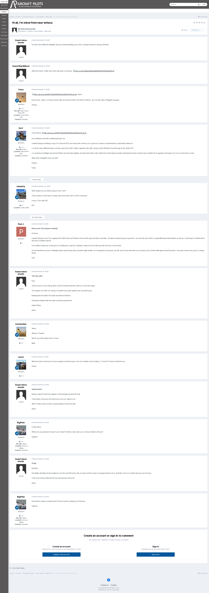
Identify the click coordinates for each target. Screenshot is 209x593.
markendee (20, 324)
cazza (21, 357)
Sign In (3, 1)
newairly (21, 186)
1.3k (21, 441)
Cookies (114, 585)
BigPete (21, 422)
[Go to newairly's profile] (21, 194)
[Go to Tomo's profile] (21, 97)
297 (22, 343)
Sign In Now (156, 554)
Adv (204, 4)
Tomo (21, 89)
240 (22, 376)
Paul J (21, 224)
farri (21, 128)
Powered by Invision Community (108, 590)
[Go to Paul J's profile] (21, 232)
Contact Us (105, 585)
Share (185, 30)
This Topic (190, 4)
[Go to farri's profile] (21, 136)
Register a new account (62, 554)
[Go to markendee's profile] (21, 332)
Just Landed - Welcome (42, 31)
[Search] (198, 4)
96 (22, 205)
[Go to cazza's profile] (21, 365)
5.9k (22, 108)
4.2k (22, 147)
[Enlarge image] (93, 71)
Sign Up (3, 5)
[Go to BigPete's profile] (21, 430)
